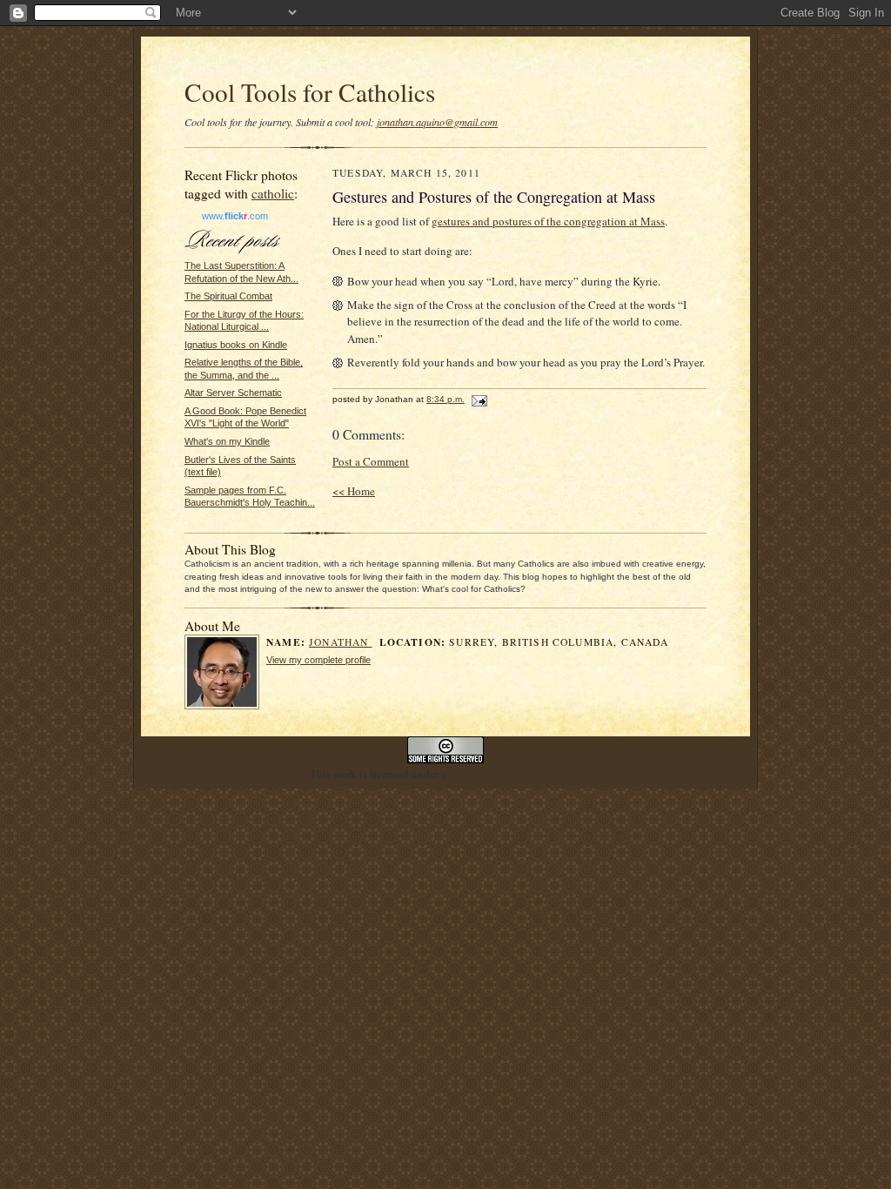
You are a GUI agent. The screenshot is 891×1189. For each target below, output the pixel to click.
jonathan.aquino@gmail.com (437, 122)
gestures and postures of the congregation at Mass (548, 221)
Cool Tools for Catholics (309, 92)
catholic (272, 193)
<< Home (353, 491)
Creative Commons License (514, 774)
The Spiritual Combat (228, 296)
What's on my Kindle (227, 441)
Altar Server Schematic (233, 392)
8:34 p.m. (445, 399)
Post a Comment (370, 461)
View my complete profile (318, 660)
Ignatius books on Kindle (235, 344)
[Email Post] (477, 399)
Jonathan (340, 641)
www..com (235, 216)
